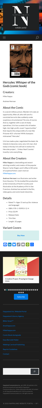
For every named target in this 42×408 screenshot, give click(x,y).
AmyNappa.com (9, 326)
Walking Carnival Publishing (14, 344)
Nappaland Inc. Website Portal (14, 311)
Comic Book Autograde (12, 335)
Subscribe (21, 297)
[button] (5, 290)
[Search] (35, 371)
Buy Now (21, 235)
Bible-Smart (8, 321)
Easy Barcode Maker (11, 340)
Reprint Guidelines (10, 349)
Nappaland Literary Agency (13, 316)
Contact (6, 354)
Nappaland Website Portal (21, 403)
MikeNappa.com (9, 173)
